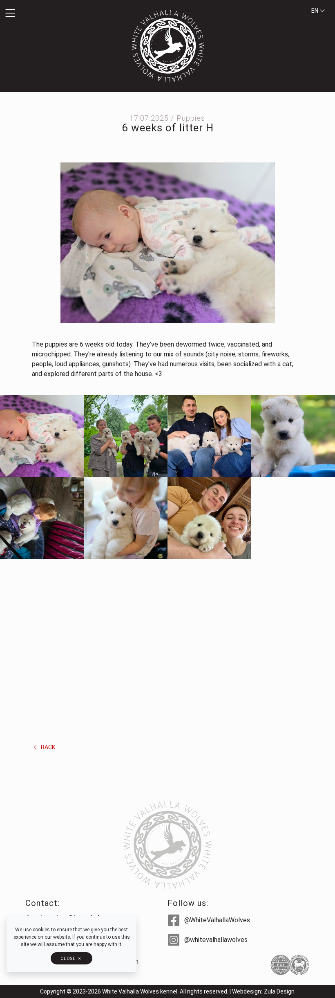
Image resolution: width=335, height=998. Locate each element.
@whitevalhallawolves (215, 940)
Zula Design (279, 991)
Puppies (190, 118)
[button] (56, 13)
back (47, 747)
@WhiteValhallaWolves (216, 920)
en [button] (315, 10)
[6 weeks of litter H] (167, 242)
